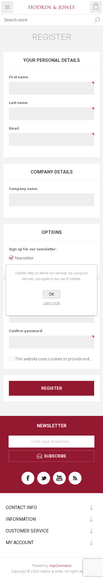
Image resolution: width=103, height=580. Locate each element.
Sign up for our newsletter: (33, 249)
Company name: (23, 189)
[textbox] (46, 20)
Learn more (51, 303)
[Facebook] (27, 478)
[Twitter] (43, 478)
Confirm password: (26, 331)
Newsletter (24, 258)
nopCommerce (60, 566)
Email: (14, 128)
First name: (19, 77)
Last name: (19, 103)
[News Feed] (75, 478)
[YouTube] (59, 478)
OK (51, 294)
